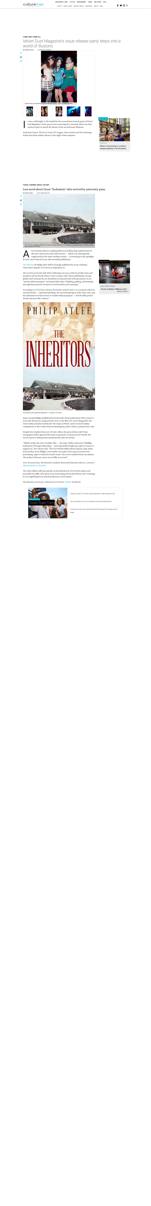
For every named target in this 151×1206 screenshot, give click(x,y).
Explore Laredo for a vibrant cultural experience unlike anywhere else (92, 494)
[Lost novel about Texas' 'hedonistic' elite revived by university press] (59, 221)
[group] (29, 111)
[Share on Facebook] (21, 53)
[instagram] (124, 5)
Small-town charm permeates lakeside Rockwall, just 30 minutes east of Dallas (94, 510)
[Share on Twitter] (21, 57)
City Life (72, 2)
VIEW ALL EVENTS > (123, 291)
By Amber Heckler (28, 193)
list (44, 465)
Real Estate (97, 2)
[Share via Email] (21, 61)
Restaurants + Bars (61, 2)
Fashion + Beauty (79, 6)
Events (96, 6)
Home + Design (67, 6)
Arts (104, 2)
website (68, 482)
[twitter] (121, 5)
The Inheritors (28, 264)
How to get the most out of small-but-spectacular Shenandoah (90, 501)
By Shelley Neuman (28, 50)
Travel (90, 2)
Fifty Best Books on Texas (33, 465)
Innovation (89, 6)
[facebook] (118, 5)
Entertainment (81, 2)
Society (59, 6)
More (101, 6)
